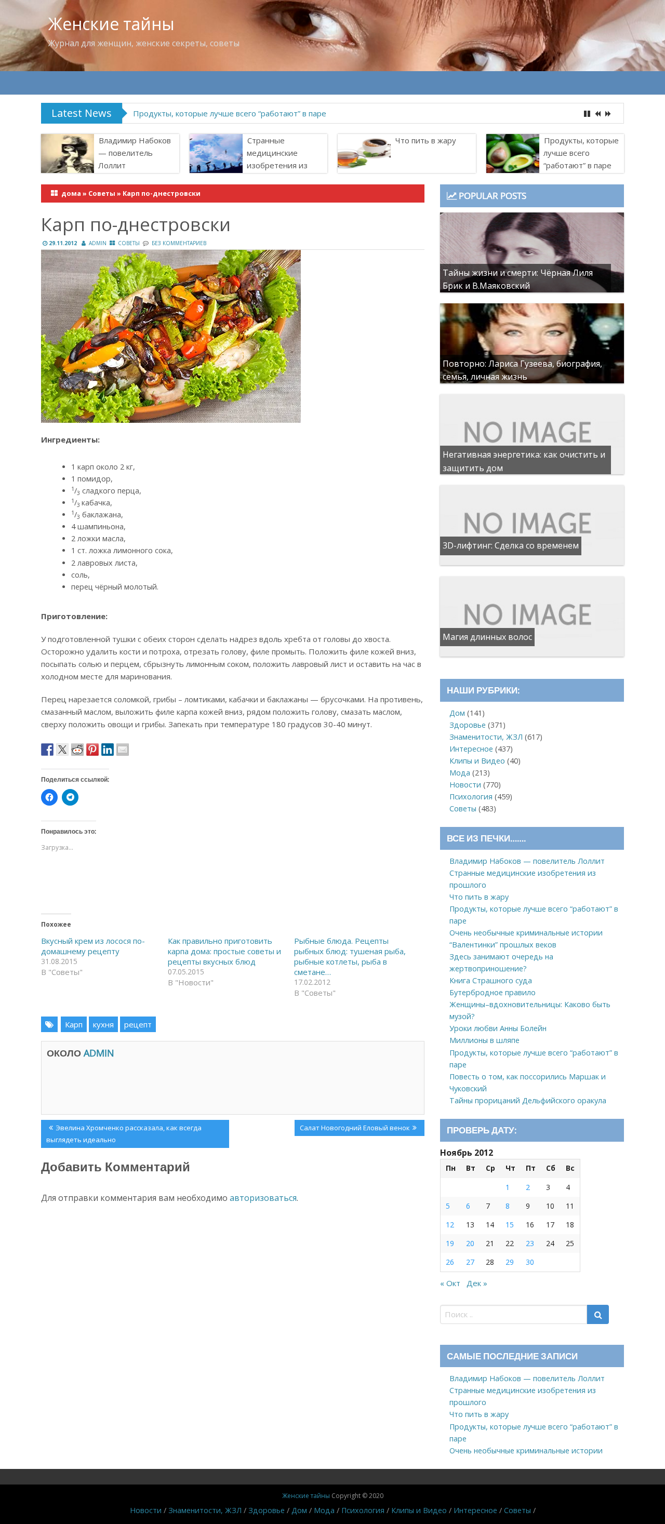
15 (510, 1224)
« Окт (450, 1283)
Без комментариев (179, 243)
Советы (101, 193)
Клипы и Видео (477, 761)
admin (98, 243)
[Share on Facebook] (47, 749)
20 (470, 1243)
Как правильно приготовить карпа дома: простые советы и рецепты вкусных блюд (224, 951)
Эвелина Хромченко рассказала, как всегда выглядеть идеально (124, 1133)
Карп (74, 1024)
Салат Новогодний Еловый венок (354, 1129)
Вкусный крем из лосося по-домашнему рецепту (93, 945)
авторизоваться (263, 1198)
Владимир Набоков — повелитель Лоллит (134, 152)
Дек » (477, 1283)
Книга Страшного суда (490, 980)
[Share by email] (122, 749)
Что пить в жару (425, 140)
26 (450, 1262)
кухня (103, 1024)
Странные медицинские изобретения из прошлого (277, 159)
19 (450, 1243)
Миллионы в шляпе (484, 1040)
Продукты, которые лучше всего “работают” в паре (581, 152)
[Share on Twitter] (62, 749)
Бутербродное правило (492, 992)
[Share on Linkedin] (107, 749)
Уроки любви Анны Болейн (498, 1028)
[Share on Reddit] (77, 749)
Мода (459, 773)
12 (450, 1224)
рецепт (138, 1024)
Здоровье (467, 725)
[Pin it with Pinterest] (92, 749)
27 (470, 1262)
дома (71, 193)
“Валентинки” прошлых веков (502, 945)
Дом (457, 713)
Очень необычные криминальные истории (213, 113)
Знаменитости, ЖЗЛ (486, 737)
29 (510, 1262)
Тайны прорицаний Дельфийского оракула (527, 1100)
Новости (465, 785)
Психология (471, 796)
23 (530, 1243)
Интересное (471, 749)
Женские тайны (111, 23)
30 (530, 1262)
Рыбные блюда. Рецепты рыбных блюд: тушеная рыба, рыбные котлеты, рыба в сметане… (350, 956)
